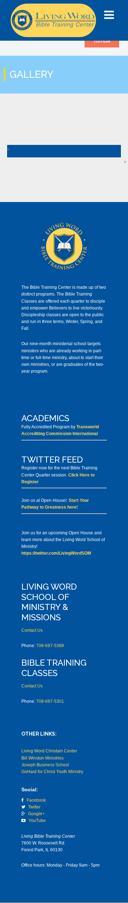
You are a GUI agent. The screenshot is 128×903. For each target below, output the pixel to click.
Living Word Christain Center (49, 750)
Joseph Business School (45, 764)
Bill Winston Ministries (42, 758)
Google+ (36, 813)
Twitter (34, 806)
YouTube (37, 820)
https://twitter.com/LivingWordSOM (56, 553)
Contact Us (32, 630)
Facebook (36, 800)
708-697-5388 (50, 645)
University (53, 20)
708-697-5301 (50, 701)
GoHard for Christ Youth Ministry (52, 771)
